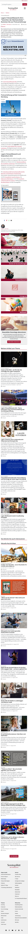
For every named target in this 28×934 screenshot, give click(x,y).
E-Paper (16, 878)
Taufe (2, 918)
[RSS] (22, 931)
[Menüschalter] (24, 8)
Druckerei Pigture (5, 182)
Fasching (3, 904)
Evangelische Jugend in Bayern (12, 177)
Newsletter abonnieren (14, 342)
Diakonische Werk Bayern (7, 179)
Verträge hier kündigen (19, 881)
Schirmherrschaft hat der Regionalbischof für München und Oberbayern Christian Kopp (13, 173)
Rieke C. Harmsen (7, 24)
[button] (3, 26)
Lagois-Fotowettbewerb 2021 (9, 82)
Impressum (17, 894)
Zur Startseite (14, 856)
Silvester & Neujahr (5, 913)
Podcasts (3, 883)
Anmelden (25, 0)
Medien (7, 13)
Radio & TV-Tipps (4, 885)
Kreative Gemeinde (19, 909)
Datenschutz (17, 892)
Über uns (17, 896)
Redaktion (17, 887)
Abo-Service (17, 876)
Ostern (2, 911)
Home (2, 13)
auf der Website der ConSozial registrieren (11, 147)
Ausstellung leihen (19, 904)
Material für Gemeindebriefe (21, 918)
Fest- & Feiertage (4, 909)
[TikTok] (15, 931)
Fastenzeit (3, 907)
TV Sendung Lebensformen (6, 887)
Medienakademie (18, 907)
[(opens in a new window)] (6, 931)
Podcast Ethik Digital (5, 881)
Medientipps (3, 878)
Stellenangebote (18, 883)
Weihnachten (3, 915)
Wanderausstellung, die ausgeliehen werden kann (13, 163)
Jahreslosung (17, 915)
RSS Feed (17, 920)
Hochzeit (3, 922)
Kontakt (16, 885)
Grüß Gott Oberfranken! (6, 874)
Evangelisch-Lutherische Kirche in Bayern (12, 180)
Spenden (17, 922)
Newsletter (17, 889)
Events (16, 911)
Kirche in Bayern (4, 876)
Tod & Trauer (3, 924)
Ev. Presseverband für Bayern (21, 898)
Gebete (16, 913)
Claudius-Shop (18, 874)
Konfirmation (3, 920)
